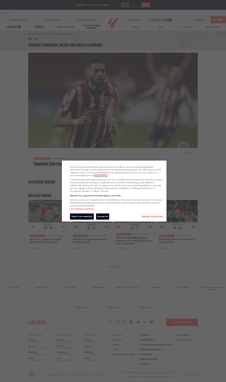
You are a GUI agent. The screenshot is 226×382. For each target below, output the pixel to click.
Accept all (103, 217)
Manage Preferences (152, 217)
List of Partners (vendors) (82, 209)
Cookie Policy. (100, 176)
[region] (114, 191)
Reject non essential (81, 217)
